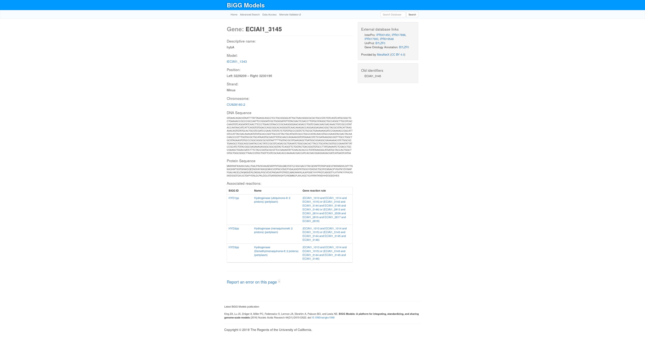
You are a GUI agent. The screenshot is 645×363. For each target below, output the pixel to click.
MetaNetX (383, 54)
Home (234, 14)
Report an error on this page (252, 282)
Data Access (269, 14)
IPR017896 (398, 35)
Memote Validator (289, 14)
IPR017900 (371, 39)
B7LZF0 (380, 43)
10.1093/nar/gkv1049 (322, 317)
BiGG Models (246, 5)
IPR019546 (387, 39)
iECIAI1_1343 (237, 61)
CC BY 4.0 (397, 54)
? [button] (279, 281)
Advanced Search (250, 14)
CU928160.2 (236, 104)
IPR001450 (383, 35)
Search (412, 14)
